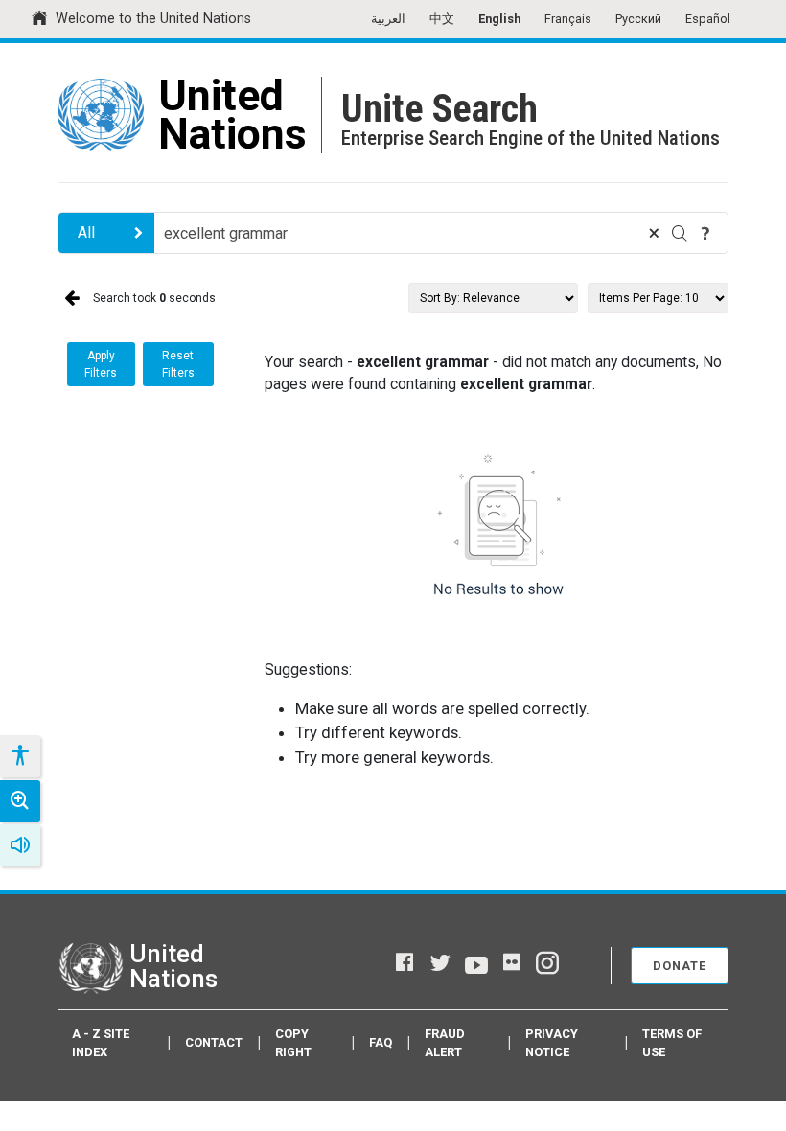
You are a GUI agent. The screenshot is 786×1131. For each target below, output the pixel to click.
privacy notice (551, 1043)
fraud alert (445, 1043)
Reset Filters (178, 364)
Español (707, 19)
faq (380, 1042)
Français (567, 19)
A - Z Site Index (100, 1043)
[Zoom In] (20, 801)
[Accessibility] (19, 756)
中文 (441, 19)
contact (214, 1042)
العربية (388, 19)
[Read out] (20, 845)
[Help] (705, 232)
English (499, 19)
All (86, 232)
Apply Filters (100, 364)
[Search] (679, 232)
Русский (638, 19)
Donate (679, 965)
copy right (293, 1043)
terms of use (672, 1043)
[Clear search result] (653, 232)
